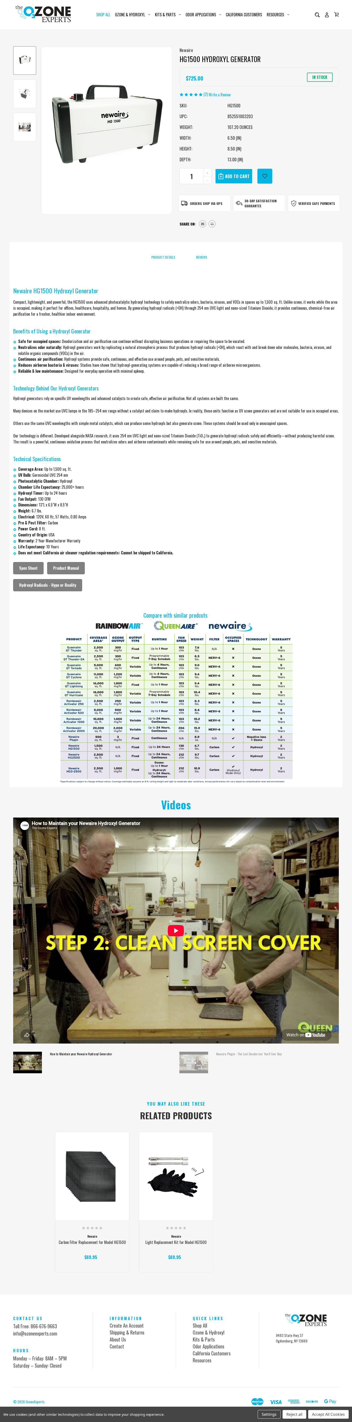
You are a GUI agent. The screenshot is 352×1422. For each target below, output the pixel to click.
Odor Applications (201, 14)
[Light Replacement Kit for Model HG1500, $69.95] (176, 1178)
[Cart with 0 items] (336, 14)
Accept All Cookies (328, 1414)
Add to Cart (90, 1264)
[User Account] (326, 14)
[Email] (202, 223)
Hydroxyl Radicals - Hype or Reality (47, 585)
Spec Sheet (28, 568)
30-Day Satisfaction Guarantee (260, 203)
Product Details (163, 257)
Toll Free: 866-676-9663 (35, 1326)
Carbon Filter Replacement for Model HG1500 (92, 1242)
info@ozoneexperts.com (35, 1333)
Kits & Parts (165, 14)
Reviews (201, 257)
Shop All (103, 14)
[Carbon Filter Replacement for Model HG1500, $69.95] (92, 1178)
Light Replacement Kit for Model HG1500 (176, 1242)
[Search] (317, 14)
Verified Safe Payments (316, 203)
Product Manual (66, 568)
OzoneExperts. (35, 1401)
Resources (275, 14)
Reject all (294, 1414)
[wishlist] (265, 176)
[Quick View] (92, 1199)
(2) (206, 94)
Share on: (187, 223)
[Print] (212, 223)
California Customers (244, 14)
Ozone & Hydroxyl (130, 14)
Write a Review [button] (220, 95)
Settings (269, 1414)
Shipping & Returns (127, 1332)
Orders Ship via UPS (206, 203)
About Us (118, 1339)
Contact (117, 1346)
